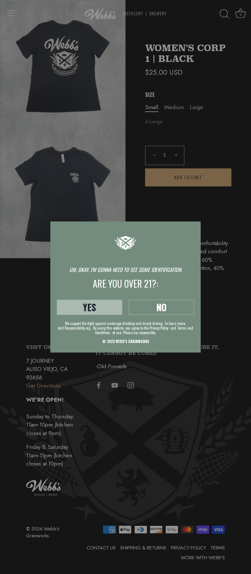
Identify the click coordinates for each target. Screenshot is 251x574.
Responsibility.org (77, 328)
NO (161, 307)
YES (89, 307)
